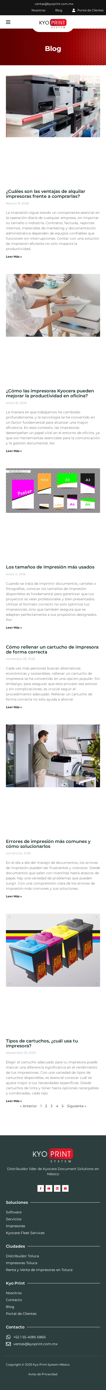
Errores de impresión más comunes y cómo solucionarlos (48, 844)
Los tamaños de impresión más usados (50, 567)
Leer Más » (14, 256)
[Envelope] (65, 1188)
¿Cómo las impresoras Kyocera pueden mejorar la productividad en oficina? (50, 393)
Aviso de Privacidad (42, 1374)
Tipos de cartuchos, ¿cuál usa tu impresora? (42, 1043)
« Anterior (28, 1106)
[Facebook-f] (40, 1188)
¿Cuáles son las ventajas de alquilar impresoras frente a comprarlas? (45, 194)
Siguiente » (76, 1106)
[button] (8, 22)
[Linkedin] (57, 1188)
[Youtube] (49, 1188)
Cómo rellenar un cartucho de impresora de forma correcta (52, 649)
